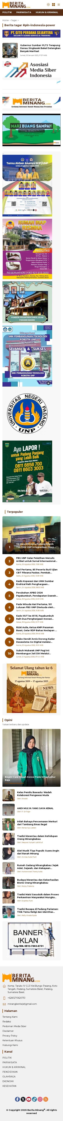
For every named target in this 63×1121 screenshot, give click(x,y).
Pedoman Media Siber (14, 1026)
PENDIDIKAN (10, 1072)
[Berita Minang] (17, 4)
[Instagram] (40, 1099)
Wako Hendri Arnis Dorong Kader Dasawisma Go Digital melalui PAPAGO (35, 641)
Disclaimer (8, 1031)
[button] (48, 4)
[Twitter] (23, 1099)
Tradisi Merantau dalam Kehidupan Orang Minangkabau (37, 838)
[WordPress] (34, 1099)
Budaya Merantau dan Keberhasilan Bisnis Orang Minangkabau (38, 881)
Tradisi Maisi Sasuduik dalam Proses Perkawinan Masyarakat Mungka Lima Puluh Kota (38, 896)
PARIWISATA (9, 1062)
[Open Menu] (53, 4)
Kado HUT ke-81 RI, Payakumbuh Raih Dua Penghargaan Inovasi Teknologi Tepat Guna (35, 617)
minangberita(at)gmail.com (22, 1004)
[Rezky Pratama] (8, 883)
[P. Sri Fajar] (8, 810)
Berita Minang (35, 1110)
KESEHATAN (9, 1086)
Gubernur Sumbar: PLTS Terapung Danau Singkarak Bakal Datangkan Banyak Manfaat (40, 48)
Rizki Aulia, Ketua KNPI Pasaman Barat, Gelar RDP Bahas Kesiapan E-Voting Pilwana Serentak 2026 (36, 629)
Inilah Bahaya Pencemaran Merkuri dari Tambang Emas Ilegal (37, 823)
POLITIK (7, 1057)
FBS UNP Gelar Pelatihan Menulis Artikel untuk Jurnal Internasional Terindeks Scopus (35, 560)
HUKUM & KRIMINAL (14, 1067)
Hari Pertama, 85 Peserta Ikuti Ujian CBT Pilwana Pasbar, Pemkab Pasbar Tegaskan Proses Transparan (36, 571)
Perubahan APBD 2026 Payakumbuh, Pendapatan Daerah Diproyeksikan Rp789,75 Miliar (36, 594)
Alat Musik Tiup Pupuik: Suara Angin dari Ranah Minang (38, 852)
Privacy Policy (9, 1035)
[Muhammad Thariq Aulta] (8, 868)
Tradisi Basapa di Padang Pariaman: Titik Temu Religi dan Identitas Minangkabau (37, 911)
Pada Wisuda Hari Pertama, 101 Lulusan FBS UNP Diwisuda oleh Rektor (34, 606)
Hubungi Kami (10, 1045)
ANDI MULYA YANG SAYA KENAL (35, 808)
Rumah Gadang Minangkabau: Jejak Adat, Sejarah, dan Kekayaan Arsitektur (37, 867)
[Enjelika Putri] (8, 897)
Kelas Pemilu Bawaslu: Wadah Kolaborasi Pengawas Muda (34, 794)
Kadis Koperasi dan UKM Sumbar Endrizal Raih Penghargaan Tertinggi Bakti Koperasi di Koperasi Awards (37, 583)
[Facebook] (17, 1099)
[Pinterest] (28, 1099)
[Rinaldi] (8, 795)
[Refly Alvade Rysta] (8, 912)
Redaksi (6, 1021)
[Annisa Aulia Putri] (8, 854)
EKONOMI (8, 1081)
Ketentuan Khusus (12, 1040)
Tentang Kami (9, 1016)
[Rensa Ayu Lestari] (8, 824)
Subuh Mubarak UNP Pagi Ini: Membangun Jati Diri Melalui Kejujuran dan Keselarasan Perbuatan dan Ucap (33, 652)
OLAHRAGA (8, 1076)
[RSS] (45, 1099)
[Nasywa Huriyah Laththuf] (8, 839)
